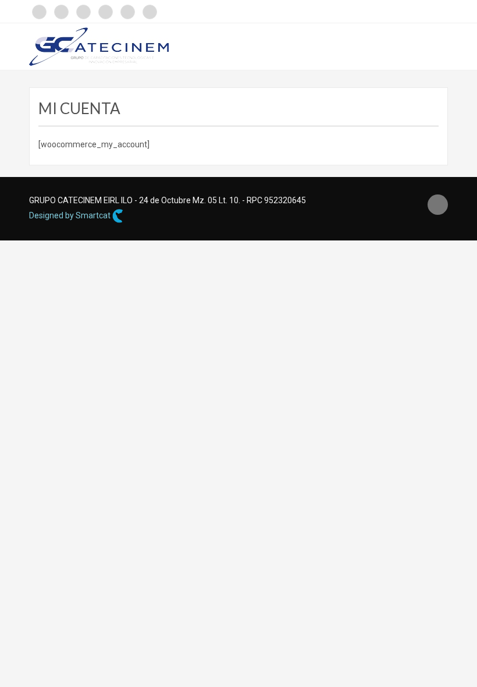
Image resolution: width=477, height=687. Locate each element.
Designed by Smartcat (70, 215)
